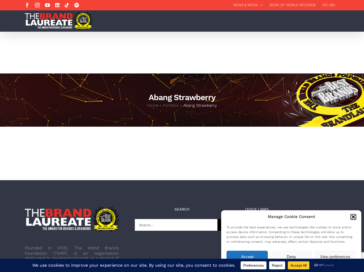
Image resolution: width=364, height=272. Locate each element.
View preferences (335, 256)
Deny (291, 256)
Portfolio (171, 105)
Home (152, 105)
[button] (353, 217)
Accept (247, 256)
